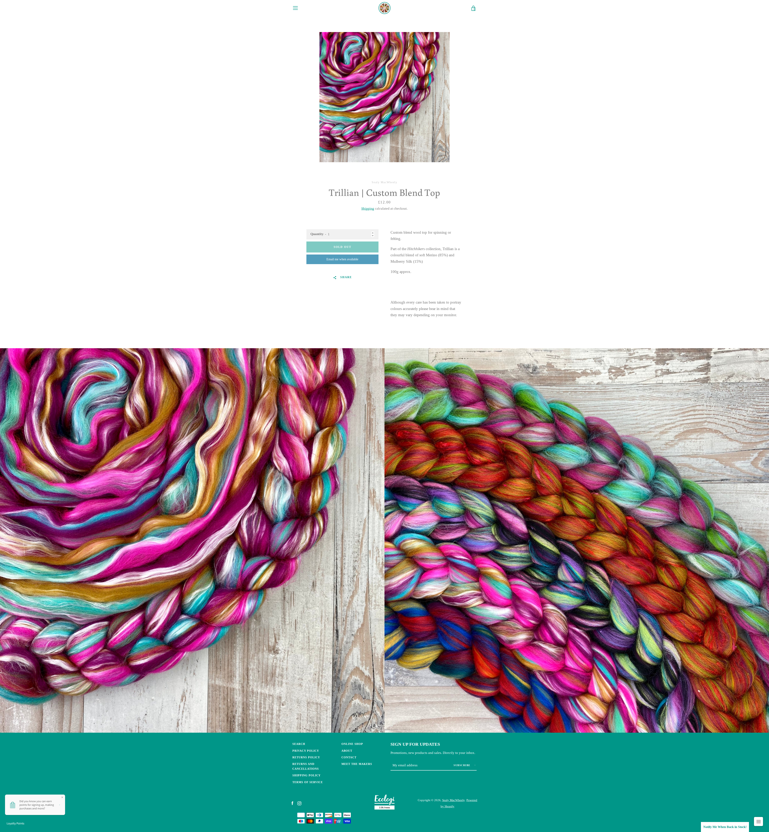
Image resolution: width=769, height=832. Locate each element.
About (346, 750)
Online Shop (352, 743)
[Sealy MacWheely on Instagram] (299, 803)
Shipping (367, 208)
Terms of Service (307, 782)
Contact (348, 757)
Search (298, 743)
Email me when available (342, 259)
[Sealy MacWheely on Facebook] (292, 803)
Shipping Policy (306, 775)
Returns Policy (306, 757)
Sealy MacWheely (453, 800)
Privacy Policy (305, 750)
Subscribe (462, 765)
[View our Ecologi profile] (384, 803)
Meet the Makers (356, 764)
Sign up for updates (415, 744)
